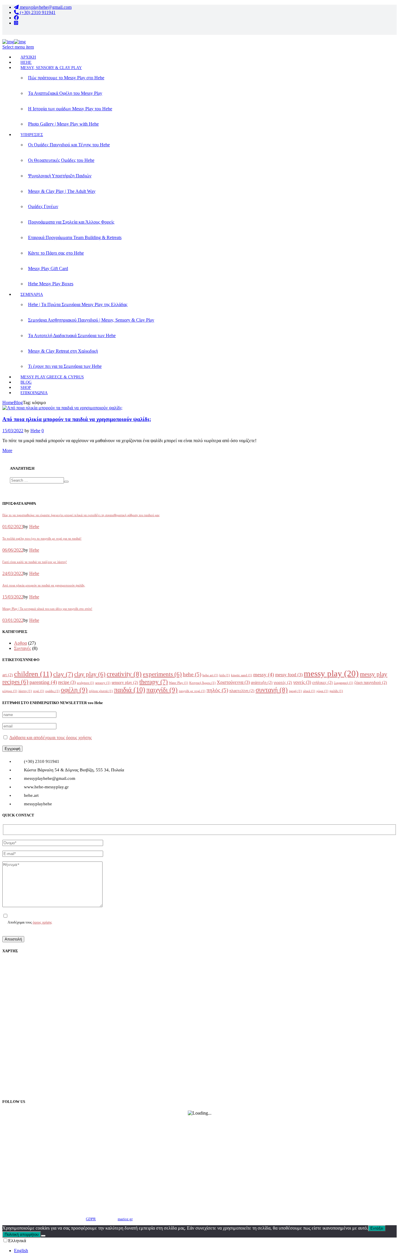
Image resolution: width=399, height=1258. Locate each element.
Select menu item (18, 46)
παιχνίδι (162, 690)
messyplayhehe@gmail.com (45, 7)
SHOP (25, 387)
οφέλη (74, 690)
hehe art (210, 675)
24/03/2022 (12, 573)
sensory (102, 682)
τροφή (295, 691)
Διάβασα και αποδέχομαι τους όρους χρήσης (50, 737)
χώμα (322, 691)
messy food (289, 674)
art (7, 675)
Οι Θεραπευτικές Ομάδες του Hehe (61, 160)
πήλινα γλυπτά (101, 691)
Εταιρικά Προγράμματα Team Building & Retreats (75, 237)
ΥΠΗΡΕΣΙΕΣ (31, 135)
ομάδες (52, 691)
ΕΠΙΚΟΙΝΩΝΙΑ (34, 393)
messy (263, 674)
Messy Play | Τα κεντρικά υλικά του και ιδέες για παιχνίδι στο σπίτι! (47, 608)
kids (224, 675)
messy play (331, 673)
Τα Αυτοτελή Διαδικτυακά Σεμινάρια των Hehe (72, 335)
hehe (192, 674)
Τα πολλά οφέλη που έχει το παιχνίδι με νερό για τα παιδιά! (41, 538)
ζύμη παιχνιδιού (370, 682)
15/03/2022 (12, 430)
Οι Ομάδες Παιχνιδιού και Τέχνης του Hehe (69, 144)
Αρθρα (20, 643)
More (7, 450)
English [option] (21, 1250)
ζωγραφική (343, 682)
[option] (205, 1250)
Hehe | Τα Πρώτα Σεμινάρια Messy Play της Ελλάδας (77, 304)
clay (63, 674)
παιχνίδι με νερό (192, 691)
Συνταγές (22, 648)
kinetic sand (241, 675)
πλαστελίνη (241, 691)
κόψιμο (9, 691)
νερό (38, 691)
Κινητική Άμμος (202, 682)
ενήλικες (322, 682)
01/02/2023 (12, 526)
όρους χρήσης (42, 922)
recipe (67, 682)
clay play (89, 674)
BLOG (26, 382)
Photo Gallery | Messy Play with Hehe (63, 123)
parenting (43, 682)
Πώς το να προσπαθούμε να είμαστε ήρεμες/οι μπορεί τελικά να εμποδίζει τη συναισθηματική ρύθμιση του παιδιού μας (80, 515)
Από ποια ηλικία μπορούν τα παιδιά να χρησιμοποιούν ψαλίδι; (76, 419)
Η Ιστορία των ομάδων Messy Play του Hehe (70, 108)
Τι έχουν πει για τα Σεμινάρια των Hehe (65, 366)
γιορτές (283, 682)
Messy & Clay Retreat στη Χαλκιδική (63, 351)
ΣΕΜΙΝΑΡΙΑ (31, 294)
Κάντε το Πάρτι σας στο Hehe (56, 252)
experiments (162, 674)
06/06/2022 (12, 550)
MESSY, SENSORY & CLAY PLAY (51, 68)
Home (8, 402)
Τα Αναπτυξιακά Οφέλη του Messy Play (65, 93)
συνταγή (272, 690)
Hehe (35, 430)
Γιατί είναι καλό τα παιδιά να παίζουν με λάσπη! (34, 562)
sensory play (125, 682)
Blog (18, 402)
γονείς (302, 682)
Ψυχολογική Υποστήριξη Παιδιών (59, 175)
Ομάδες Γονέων (43, 206)
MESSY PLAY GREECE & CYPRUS (52, 377)
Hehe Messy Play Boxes (50, 283)
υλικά (309, 691)
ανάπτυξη (262, 682)
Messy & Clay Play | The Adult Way (62, 191)
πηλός (217, 690)
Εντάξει (376, 1228)
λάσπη (25, 691)
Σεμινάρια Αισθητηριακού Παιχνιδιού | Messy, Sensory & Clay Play (91, 319)
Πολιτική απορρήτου (22, 1234)
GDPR (91, 1219)
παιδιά (129, 690)
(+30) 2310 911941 (37, 12)
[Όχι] (43, 1236)
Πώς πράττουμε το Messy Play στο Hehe (66, 77)
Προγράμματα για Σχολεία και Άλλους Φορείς (71, 221)
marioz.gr (125, 1219)
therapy (153, 681)
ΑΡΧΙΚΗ (28, 57)
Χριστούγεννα (233, 682)
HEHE (26, 62)
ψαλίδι (336, 691)
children (33, 674)
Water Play (178, 682)
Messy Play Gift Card (48, 268)
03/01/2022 (12, 620)
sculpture (85, 682)
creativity (124, 674)
